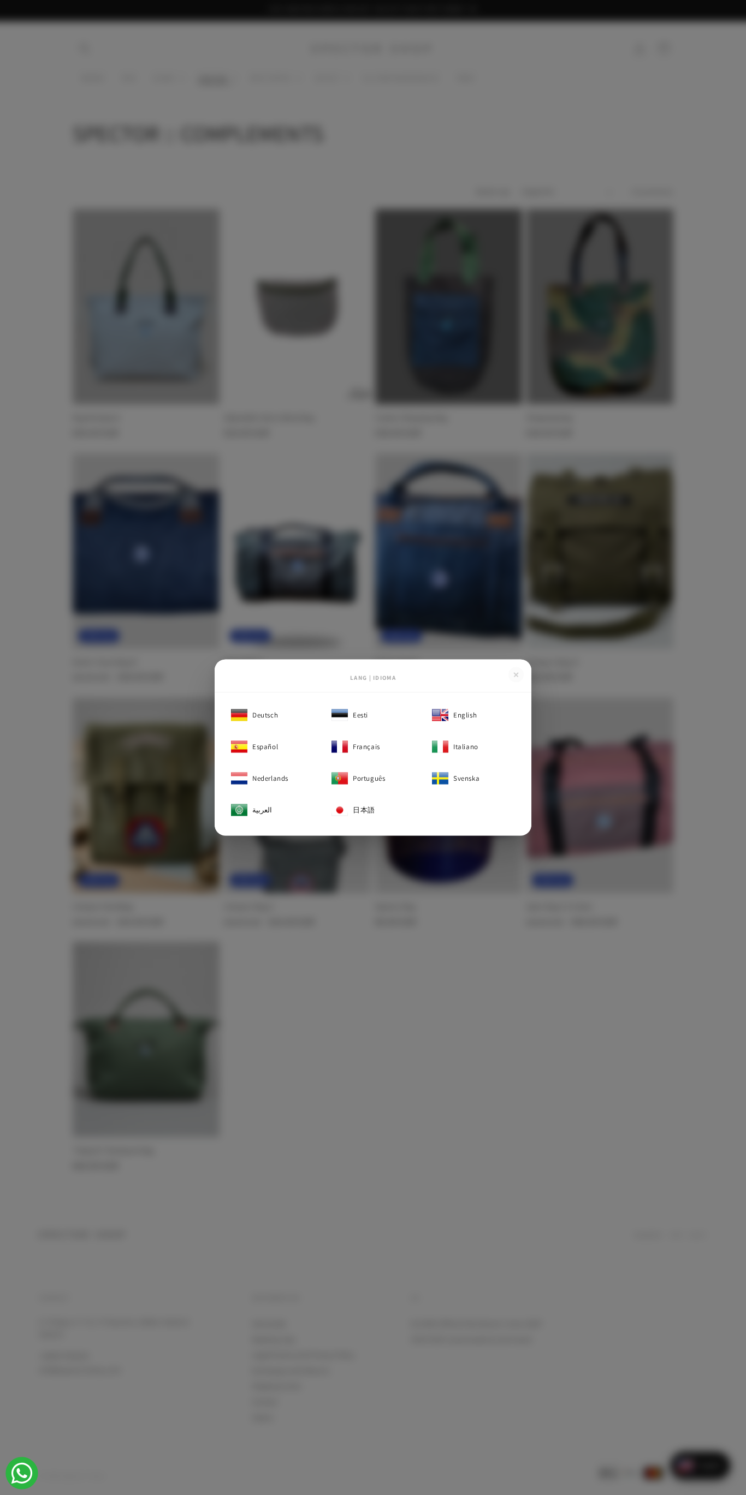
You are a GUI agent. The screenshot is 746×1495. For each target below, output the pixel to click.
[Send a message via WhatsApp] (21, 1473)
